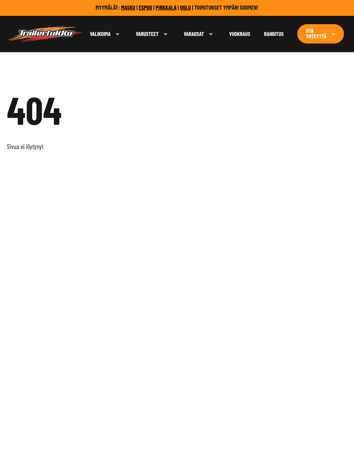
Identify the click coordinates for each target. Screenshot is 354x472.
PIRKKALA (166, 7)
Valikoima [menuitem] (100, 34)
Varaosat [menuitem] (194, 34)
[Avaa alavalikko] (117, 34)
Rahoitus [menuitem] (274, 34)
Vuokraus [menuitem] (239, 34)
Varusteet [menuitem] (147, 34)
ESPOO (145, 7)
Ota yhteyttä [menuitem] (316, 33)
